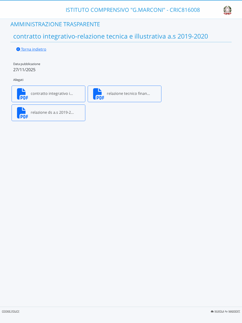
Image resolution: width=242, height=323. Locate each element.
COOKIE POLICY (10, 311)
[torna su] (232, 309)
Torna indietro (33, 49)
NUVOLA (219, 311)
